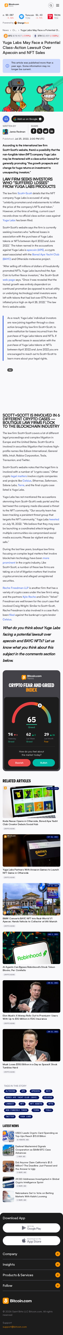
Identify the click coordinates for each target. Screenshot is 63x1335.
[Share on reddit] (45, 131)
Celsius (27, 480)
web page (9, 279)
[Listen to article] (6, 119)
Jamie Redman (17, 131)
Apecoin (35, 1091)
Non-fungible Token (16, 1110)
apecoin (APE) (35, 250)
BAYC (48, 1091)
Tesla (48, 1110)
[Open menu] (57, 5)
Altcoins (10, 1091)
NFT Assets (36, 1104)
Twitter (10, 1116)
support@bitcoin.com (15, 1326)
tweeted (54, 519)
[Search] (51, 5)
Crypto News (14, 30)
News (6, 30)
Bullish (43, 762)
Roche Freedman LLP (16, 587)
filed (12, 614)
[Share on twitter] (39, 131)
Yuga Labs (9, 220)
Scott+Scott (25, 193)
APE (23, 1091)
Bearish (19, 762)
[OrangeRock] (21, 22)
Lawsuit (10, 1104)
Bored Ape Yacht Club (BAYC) (21, 1097)
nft (22, 1104)
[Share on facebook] (33, 131)
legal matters (19, 476)
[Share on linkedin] (51, 131)
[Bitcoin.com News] (12, 5)
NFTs (50, 1104)
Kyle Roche (29, 596)
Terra (21, 485)
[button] (40, 119)
